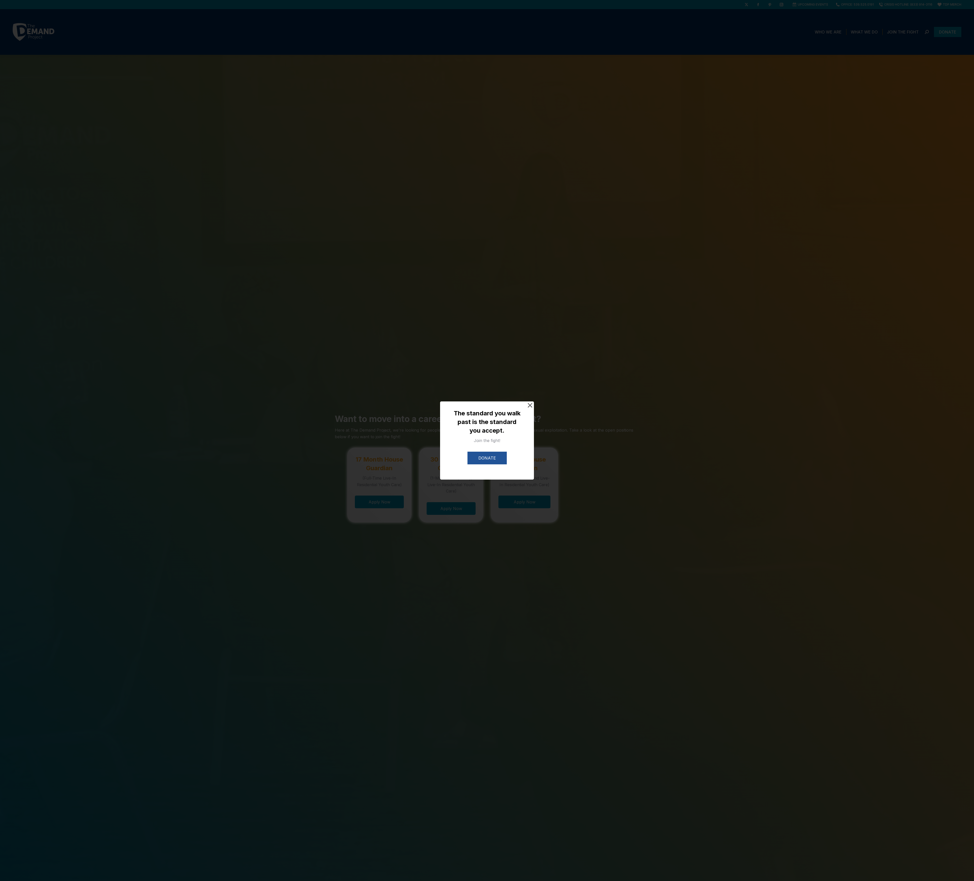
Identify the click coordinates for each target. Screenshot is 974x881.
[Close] (530, 405)
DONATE (487, 458)
